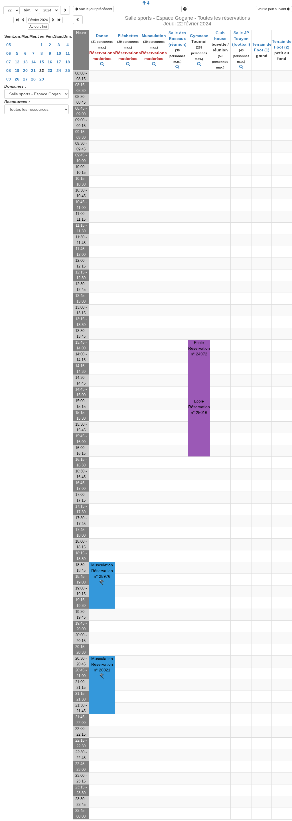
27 (25, 79)
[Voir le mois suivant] (52, 20)
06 (8, 53)
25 (67, 70)
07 (8, 62)
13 (25, 62)
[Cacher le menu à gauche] (78, 19)
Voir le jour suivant (272, 9)
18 (67, 62)
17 (58, 62)
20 (25, 70)
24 (58, 70)
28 (33, 79)
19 (17, 70)
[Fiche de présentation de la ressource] (102, 64)
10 (58, 53)
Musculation (154, 35)
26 (17, 79)
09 (8, 79)
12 (17, 62)
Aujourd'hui (38, 27)
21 (33, 70)
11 (68, 53)
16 (50, 62)
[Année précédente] (16, 20)
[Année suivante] (59, 20)
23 (50, 70)
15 (41, 62)
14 (33, 62)
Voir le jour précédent (95, 9)
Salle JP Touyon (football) (241, 39)
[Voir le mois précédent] (23, 20)
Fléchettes (128, 35)
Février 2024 (38, 20)
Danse (102, 35)
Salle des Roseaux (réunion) (177, 39)
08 (8, 70)
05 (8, 45)
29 (41, 79)
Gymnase (199, 35)
